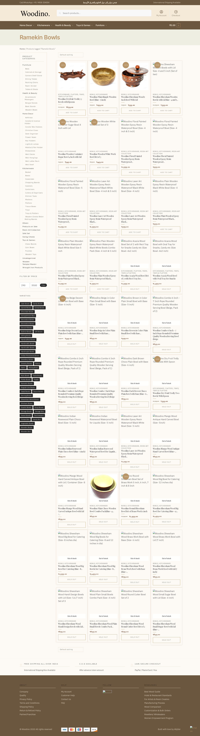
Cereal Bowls (39, 308)
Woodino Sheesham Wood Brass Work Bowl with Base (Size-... (133, 569)
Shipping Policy (27, 706)
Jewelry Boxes (26, 363)
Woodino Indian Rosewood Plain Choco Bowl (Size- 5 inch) (71, 450)
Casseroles (29, 179)
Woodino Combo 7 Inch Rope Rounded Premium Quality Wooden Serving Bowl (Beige (102, 394)
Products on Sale (30, 226)
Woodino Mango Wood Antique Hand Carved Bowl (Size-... (166, 450)
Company (24, 691)
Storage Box (39, 411)
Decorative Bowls (27, 320)
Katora (37, 363)
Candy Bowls (37, 304)
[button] (174, 25)
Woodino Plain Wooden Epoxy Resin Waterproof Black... (166, 217)
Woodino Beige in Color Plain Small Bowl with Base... (102, 332)
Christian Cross (31, 130)
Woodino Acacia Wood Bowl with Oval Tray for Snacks (165, 277)
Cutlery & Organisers (34, 193)
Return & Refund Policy (30, 710)
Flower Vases (30, 137)
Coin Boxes (29, 247)
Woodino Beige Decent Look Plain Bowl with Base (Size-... (70, 332)
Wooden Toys (30, 254)
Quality (23, 695)
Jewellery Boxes (27, 360)
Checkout (176, 15)
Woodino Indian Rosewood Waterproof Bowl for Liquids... (103, 450)
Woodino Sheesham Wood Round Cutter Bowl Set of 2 (133, 625)
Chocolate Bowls (27, 312)
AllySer (177, 729)
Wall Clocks (30, 154)
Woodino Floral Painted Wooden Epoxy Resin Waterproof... (131, 159)
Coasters (28, 186)
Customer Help (68, 695)
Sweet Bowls (26, 415)
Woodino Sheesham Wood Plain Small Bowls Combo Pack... (103, 625)
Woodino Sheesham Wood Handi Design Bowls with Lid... (71, 625)
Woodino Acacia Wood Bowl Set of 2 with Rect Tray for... (135, 277)
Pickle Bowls (25, 379)
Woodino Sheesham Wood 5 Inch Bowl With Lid (133, 98)
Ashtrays (29, 117)
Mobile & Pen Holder (34, 147)
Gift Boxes (39, 332)
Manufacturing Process (154, 703)
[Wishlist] (81, 65)
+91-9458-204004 (41, 2)
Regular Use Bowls (28, 387)
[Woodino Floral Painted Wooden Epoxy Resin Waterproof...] (135, 133)
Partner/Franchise (28, 714)
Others (25, 223)
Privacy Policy (26, 699)
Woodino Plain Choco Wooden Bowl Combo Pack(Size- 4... (103, 510)
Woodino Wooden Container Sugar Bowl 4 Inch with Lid (70, 155)
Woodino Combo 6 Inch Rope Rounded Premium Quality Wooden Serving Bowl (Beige (71, 394)
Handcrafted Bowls (28, 340)
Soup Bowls (39, 407)
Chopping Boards (32, 182)
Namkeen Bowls (27, 371)
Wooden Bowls (26, 427)
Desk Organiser (31, 134)
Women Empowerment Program (158, 718)
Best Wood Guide (152, 691)
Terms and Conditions (29, 703)
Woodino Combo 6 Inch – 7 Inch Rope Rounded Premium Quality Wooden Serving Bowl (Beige (166, 334)
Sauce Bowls (38, 391)
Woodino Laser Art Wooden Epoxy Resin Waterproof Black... (102, 219)
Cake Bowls (25, 304)
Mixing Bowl (33, 367)
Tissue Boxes (30, 206)
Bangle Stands (31, 103)
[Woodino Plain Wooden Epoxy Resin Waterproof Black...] (166, 193)
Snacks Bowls (26, 407)
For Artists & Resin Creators (156, 699)
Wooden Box (26, 431)
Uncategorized (29, 258)
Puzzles (28, 251)
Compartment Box (28, 316)
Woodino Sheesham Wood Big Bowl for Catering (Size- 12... (166, 510)
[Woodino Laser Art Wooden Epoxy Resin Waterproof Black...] (103, 193)
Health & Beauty (30, 93)
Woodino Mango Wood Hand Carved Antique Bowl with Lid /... (71, 511)
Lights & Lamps (32, 144)
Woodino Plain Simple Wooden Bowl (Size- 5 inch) (103, 98)
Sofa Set (26, 233)
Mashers (28, 200)
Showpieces (30, 151)
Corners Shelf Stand (33, 76)
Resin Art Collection (31, 230)
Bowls (92, 94)
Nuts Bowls (25, 375)
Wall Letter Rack (32, 161)
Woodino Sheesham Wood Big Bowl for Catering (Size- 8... (71, 567)
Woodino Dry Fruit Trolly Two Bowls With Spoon (166, 394)
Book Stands (30, 106)
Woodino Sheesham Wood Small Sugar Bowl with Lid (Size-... (164, 626)
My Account (161, 15)
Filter (43, 285)
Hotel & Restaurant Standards (158, 695)
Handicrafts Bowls (27, 344)
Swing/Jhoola (29, 237)
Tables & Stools (31, 89)
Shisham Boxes (27, 403)
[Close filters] (48, 54)
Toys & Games (29, 240)
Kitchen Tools (31, 196)
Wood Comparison (152, 706)
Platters (74, 94)
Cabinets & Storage (33, 72)
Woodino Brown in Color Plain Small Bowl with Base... (134, 332)
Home (22, 49)
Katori (23, 367)
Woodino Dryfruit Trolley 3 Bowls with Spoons (70, 100)
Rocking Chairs (31, 82)
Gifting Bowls (26, 336)
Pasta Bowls (37, 375)
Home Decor (28, 114)
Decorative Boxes (27, 324)
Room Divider (31, 86)
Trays (81, 94)
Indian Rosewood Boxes (30, 356)
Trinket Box (25, 419)
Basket (28, 172)
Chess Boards (30, 244)
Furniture (27, 65)
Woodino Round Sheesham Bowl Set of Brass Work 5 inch (134, 510)
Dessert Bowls (26, 328)
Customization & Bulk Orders (157, 710)
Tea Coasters (39, 415)
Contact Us (66, 699)
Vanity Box (37, 419)
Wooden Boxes (31, 110)
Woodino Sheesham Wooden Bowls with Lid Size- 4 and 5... (165, 98)
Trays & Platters (65, 96)
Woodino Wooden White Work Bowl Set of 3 (103, 155)
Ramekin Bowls (27, 383)
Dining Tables (31, 79)
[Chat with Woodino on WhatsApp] (193, 729)
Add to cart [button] (72, 112)
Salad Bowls (25, 391)
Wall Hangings (31, 158)
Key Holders (30, 141)
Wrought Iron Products (33, 267)
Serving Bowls (26, 395)
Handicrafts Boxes (28, 348)
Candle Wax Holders (33, 127)
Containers (29, 189)
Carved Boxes (26, 308)
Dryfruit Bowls (26, 332)
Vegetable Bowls (27, 423)
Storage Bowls (26, 411)
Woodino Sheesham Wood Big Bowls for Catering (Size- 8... (102, 567)
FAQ (63, 703)
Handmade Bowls (27, 352)
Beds (27, 69)
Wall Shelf (29, 165)
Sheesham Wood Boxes (30, 399)
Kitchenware (64, 94)
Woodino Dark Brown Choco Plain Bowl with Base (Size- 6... (134, 392)
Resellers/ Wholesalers (154, 714)
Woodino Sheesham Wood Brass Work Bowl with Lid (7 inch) (165, 569)
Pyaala (36, 379)
